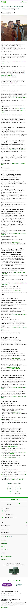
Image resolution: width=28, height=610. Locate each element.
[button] (14, 522)
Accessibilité (4, 543)
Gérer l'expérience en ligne (6, 556)
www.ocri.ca (4, 607)
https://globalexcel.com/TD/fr (13, 367)
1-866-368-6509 (16, 358)
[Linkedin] (19, 580)
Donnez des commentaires (10, 517)
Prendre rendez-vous (9, 514)
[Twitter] (8, 580)
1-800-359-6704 (20, 108)
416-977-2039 (22, 149)
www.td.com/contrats (12, 446)
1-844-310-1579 (15, 163)
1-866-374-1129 (7, 457)
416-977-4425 (16, 457)
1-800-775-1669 (16, 62)
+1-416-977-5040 (12, 75)
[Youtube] (16, 580)
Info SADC (3, 546)
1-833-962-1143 (16, 327)
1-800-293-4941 (16, 97)
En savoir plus (4, 597)
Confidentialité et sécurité (7, 536)
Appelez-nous (7, 511)
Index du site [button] (3, 559)
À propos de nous (4, 549)
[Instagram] (13, 580)
